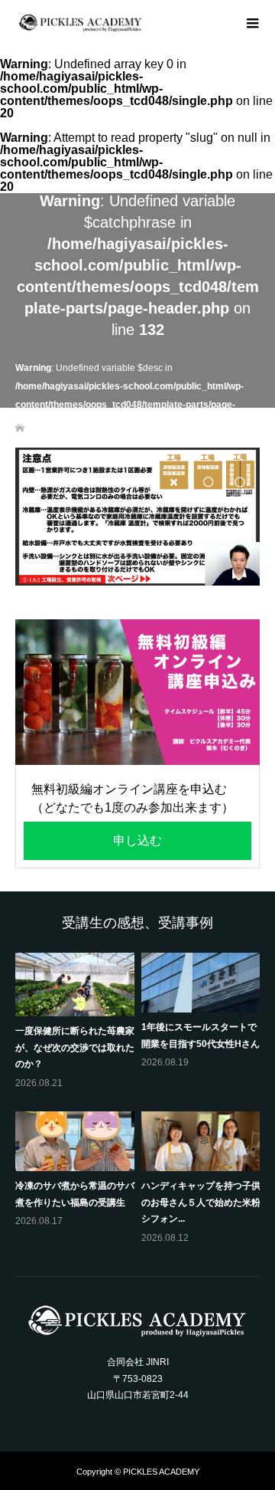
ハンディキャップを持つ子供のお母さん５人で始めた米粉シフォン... (200, 1202)
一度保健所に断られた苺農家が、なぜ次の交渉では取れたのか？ (74, 1047)
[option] (141, 1100)
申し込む (137, 840)
